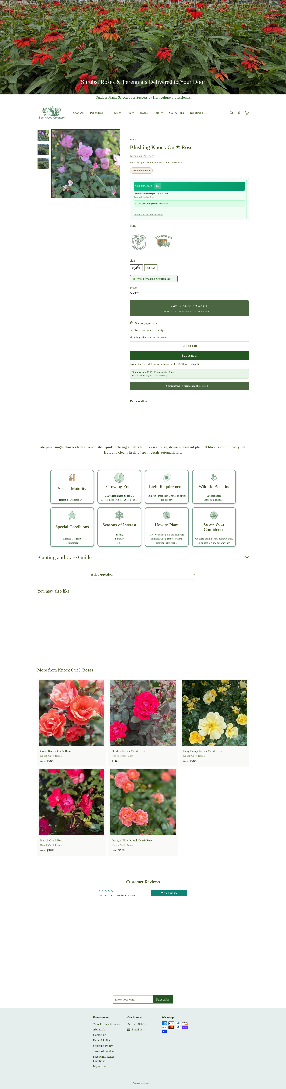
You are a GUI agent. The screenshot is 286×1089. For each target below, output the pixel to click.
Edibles (158, 112)
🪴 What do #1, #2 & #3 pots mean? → (154, 279)
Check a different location (148, 214)
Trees (130, 112)
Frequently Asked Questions (104, 1058)
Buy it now (189, 355)
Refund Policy (102, 1040)
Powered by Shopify (141, 1083)
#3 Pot (151, 267)
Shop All (78, 112)
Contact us (99, 1034)
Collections (176, 112)
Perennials (97, 112)
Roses (144, 112)
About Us (99, 1029)
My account (100, 1066)
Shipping (135, 337)
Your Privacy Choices (106, 1024)
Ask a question (102, 574)
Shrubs (117, 112)
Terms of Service (103, 1051)
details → (207, 386)
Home (133, 139)
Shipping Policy (103, 1045)
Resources (197, 112)
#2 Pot (137, 268)
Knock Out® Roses (142, 155)
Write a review (169, 893)
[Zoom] (86, 164)
